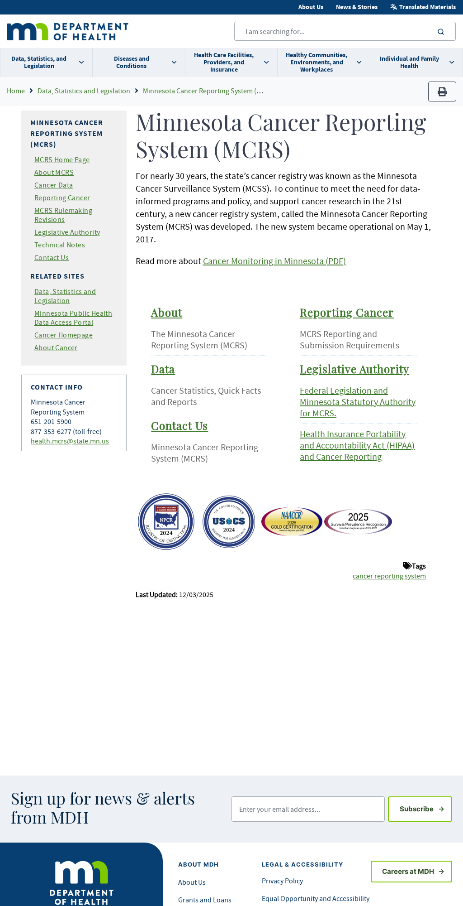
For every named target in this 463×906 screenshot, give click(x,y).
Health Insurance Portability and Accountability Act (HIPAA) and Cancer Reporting (357, 445)
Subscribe (426, 808)
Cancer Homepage (63, 334)
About (166, 313)
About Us (310, 7)
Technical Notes (59, 244)
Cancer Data (53, 184)
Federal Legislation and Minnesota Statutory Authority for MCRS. (358, 402)
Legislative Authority (67, 231)
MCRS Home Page (62, 159)
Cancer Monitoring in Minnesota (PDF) (274, 260)
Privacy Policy (282, 880)
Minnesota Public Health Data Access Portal (73, 317)
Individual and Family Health (409, 62)
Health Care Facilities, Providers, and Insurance (224, 62)
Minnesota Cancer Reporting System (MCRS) (209, 90)
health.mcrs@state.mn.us (70, 440)
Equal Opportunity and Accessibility (315, 898)
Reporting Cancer (62, 197)
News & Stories (357, 7)
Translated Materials (427, 7)
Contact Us (51, 257)
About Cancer (56, 347)
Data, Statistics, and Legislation (38, 62)
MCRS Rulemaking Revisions (63, 215)
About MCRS (54, 172)
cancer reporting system (389, 575)
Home (16, 90)
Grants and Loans (205, 899)
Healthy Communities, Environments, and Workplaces (316, 62)
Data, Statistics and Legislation (84, 90)
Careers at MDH (408, 871)
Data (163, 370)
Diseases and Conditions (131, 62)
